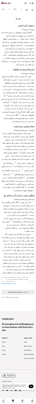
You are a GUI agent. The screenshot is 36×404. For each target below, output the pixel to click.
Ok (31, 386)
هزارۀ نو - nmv (10, 297)
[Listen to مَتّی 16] (26, 9)
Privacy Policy (12, 388)
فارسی (16, 297)
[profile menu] (31, 3)
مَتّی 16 (3, 9)
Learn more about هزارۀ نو (8, 283)
